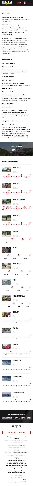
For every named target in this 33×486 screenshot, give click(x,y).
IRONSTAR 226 (17, 167)
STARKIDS (15, 344)
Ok (28, 432)
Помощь (23, 445)
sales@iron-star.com (21, 459)
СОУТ (24, 480)
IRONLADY (16, 312)
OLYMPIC (15, 232)
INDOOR (15, 248)
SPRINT (15, 280)
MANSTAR (15, 328)
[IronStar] (7, 3)
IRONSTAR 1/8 (17, 264)
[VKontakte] (13, 426)
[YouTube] (16, 426)
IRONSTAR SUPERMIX (19, 199)
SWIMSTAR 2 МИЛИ (18, 392)
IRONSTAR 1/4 (17, 215)
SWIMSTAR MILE (17, 376)
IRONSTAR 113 (17, 183)
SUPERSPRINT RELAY (19, 296)
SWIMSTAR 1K (17, 360)
